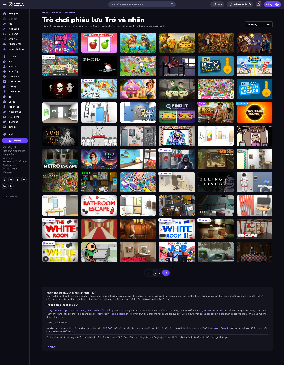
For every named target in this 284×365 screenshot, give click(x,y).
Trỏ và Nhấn (70, 12)
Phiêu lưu (57, 12)
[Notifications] (259, 4)
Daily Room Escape (57, 310)
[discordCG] (24, 179)
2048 (109, 328)
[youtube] (11, 179)
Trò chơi (46, 12)
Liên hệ (17, 140)
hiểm (102, 310)
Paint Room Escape (114, 313)
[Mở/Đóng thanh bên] (4, 4)
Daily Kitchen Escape (209, 310)
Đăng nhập (272, 4)
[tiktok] (4, 179)
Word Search (221, 328)
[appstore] (17, 179)
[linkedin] (4, 186)
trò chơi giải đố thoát (87, 310)
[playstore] (11, 186)
